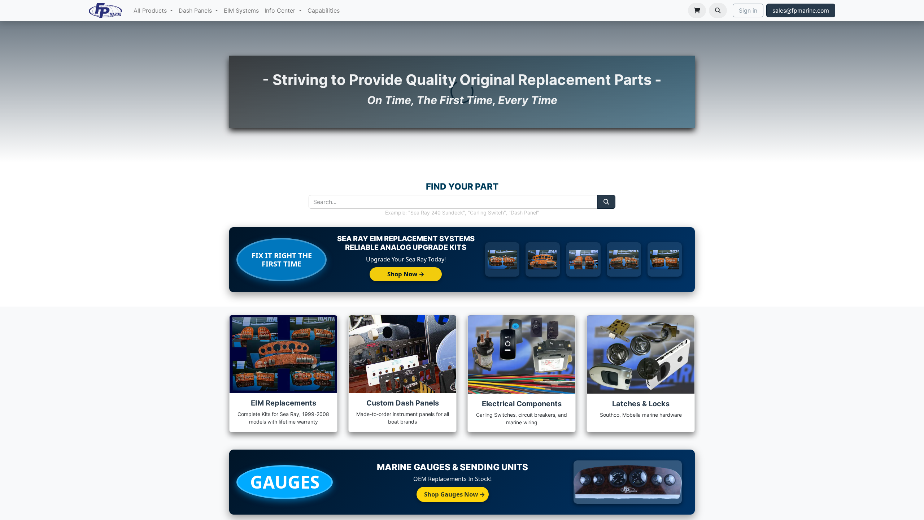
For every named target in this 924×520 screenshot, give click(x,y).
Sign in (748, 10)
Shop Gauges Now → (454, 494)
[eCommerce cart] (697, 10)
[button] (718, 10)
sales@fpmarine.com (800, 10)
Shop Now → (405, 274)
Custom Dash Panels (402, 403)
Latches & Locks (641, 403)
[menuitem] (153, 10)
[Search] (606, 202)
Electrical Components (522, 403)
